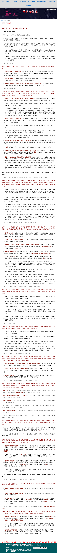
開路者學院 (30, 11)
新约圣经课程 (31, 1)
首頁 (2, 20)
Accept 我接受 (37, 545)
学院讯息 (8, 1)
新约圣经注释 (52, 1)
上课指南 (15, 1)
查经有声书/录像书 (41, 1)
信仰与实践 (28, 5)
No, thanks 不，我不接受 (40, 548)
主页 (3, 1)
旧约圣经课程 (22, 1)
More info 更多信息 (10, 552)
